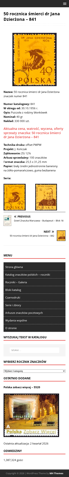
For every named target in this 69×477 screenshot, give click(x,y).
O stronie (11, 328)
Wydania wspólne (16, 320)
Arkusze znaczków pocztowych (24, 313)
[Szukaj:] (34, 350)
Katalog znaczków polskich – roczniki (27, 274)
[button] (64, 3)
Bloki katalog (13, 290)
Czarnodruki (12, 297)
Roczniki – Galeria (16, 282)
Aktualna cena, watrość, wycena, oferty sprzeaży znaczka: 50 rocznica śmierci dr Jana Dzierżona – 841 (33, 132)
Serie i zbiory (13, 305)
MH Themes (56, 473)
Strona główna (14, 267)
